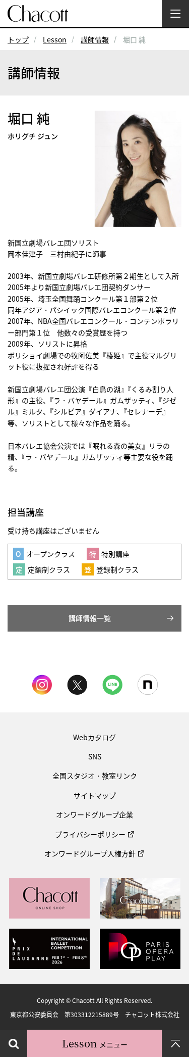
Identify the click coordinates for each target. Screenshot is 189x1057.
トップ (18, 39)
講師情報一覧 (90, 618)
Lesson (55, 39)
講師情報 (95, 39)
